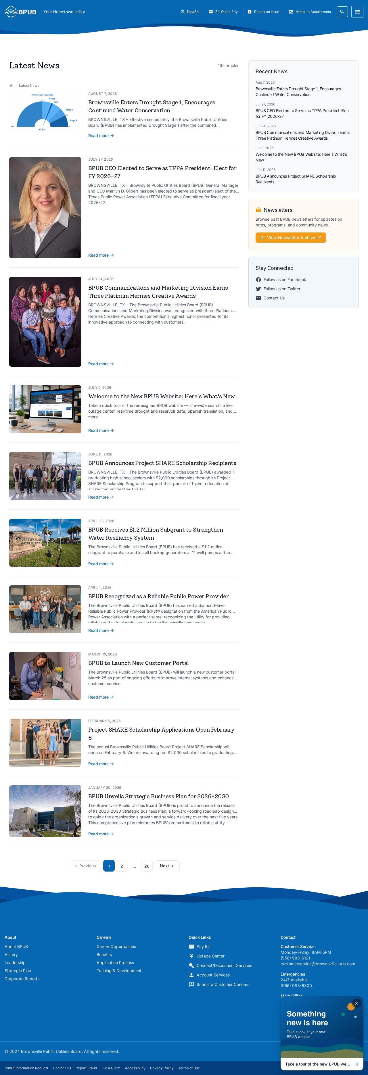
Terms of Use (189, 1068)
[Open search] (342, 11)
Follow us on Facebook (285, 279)
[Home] (11, 86)
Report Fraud (86, 1068)
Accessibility (135, 1068)
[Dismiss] (356, 1003)
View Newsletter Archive (291, 237)
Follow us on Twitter (282, 288)
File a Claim (110, 1068)
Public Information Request (26, 1068)
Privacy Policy (162, 1068)
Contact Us (274, 297)
